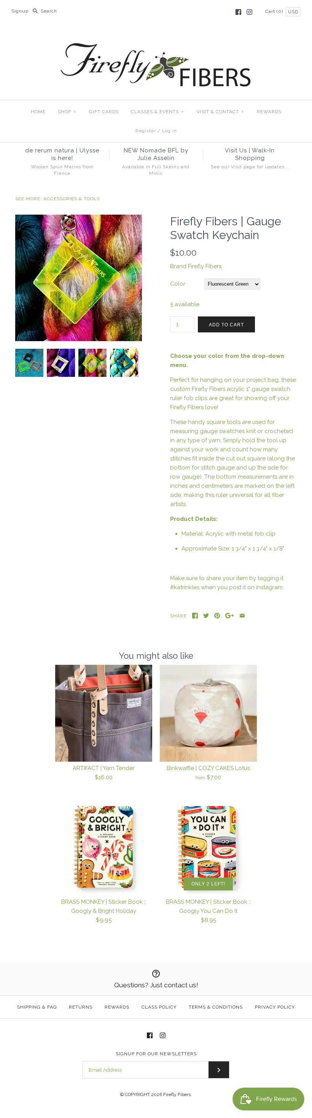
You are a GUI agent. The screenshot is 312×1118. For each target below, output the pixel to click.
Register (145, 130)
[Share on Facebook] (195, 615)
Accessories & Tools (71, 198)
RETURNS (80, 1007)
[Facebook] (238, 12)
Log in (169, 130)
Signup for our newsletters (156, 1053)
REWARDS (269, 111)
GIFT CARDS (104, 111)
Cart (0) (275, 11)
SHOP (67, 111)
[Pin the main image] (217, 615)
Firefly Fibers (204, 266)
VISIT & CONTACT (220, 111)
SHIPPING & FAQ (37, 1007)
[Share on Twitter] (206, 615)
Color (177, 283)
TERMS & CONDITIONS (216, 1007)
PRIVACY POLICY (275, 1007)
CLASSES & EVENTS (157, 111)
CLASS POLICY (159, 1007)
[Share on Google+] (229, 615)
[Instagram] (249, 12)
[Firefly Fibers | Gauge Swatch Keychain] (78, 219)
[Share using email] (242, 615)
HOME (38, 111)
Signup (20, 11)
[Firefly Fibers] (156, 36)
